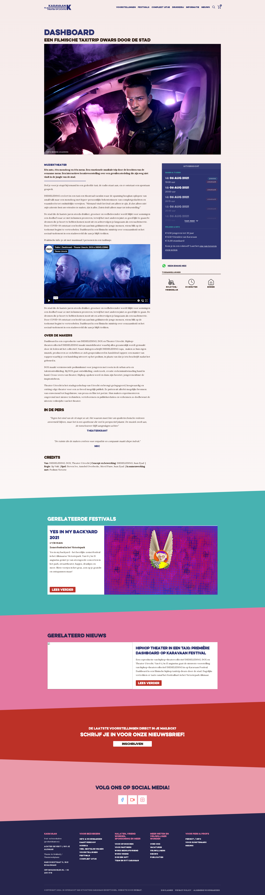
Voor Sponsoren (124, 844)
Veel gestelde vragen (92, 849)
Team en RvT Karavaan (127, 860)
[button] (219, 7)
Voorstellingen (126, 7)
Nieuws (205, 7)
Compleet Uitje (88, 859)
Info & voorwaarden (91, 839)
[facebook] (122, 799)
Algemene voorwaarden (207, 890)
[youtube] (132, 799)
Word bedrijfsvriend (126, 850)
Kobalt (138, 890)
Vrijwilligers (157, 850)
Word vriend (122, 854)
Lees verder (62, 590)
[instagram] (142, 799)
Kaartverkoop (88, 842)
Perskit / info (193, 839)
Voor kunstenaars (196, 842)
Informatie (192, 7)
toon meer (190, 221)
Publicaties (156, 857)
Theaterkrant (97, 430)
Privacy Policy (183, 890)
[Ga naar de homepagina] (57, 7)
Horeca (84, 845)
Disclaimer (167, 890)
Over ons (155, 844)
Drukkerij (178, 7)
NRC (97, 446)
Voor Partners (123, 847)
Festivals (143, 7)
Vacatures (156, 847)
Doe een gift (121, 857)
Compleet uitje (161, 7)
